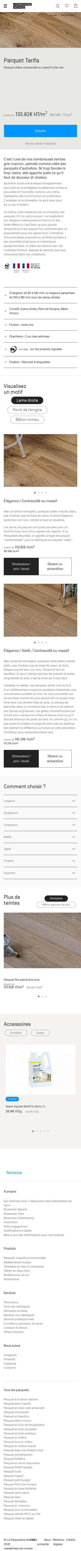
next (71, 464)
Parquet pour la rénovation (20, 1510)
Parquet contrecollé (16, 1412)
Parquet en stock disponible (22, 1463)
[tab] (56, 905)
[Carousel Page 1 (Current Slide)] (35, 493)
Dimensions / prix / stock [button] (21, 566)
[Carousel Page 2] (39, 493)
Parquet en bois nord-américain (24, 1408)
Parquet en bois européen (20, 1429)
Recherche (14, 1173)
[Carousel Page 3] (42, 493)
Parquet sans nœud (16, 1492)
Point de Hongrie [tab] (27, 409)
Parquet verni (12, 1497)
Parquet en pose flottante (20, 1488)
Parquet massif (13, 1476)
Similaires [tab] (56, 898)
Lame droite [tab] (27, 400)
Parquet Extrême (14, 1459)
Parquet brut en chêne (18, 1442)
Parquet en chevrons (17, 1505)
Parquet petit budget (17, 1480)
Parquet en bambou (16, 1416)
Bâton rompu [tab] (27, 419)
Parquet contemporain (18, 1454)
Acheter (40, 131)
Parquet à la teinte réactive (21, 1399)
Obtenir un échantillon (55, 566)
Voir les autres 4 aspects (40, 143)
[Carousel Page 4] (46, 493)
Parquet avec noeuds (17, 1403)
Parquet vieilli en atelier (19, 1518)
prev (9, 464)
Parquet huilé (12, 1471)
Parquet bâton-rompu (17, 1420)
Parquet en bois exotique (20, 1433)
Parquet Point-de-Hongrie (20, 1484)
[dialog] (18, 1548)
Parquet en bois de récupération (24, 1425)
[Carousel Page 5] (48, 1131)
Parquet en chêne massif (20, 1446)
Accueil (53, 15)
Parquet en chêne (15, 1437)
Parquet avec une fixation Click (23, 1450)
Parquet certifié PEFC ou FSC (22, 1514)
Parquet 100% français (18, 1467)
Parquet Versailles (15, 1501)
